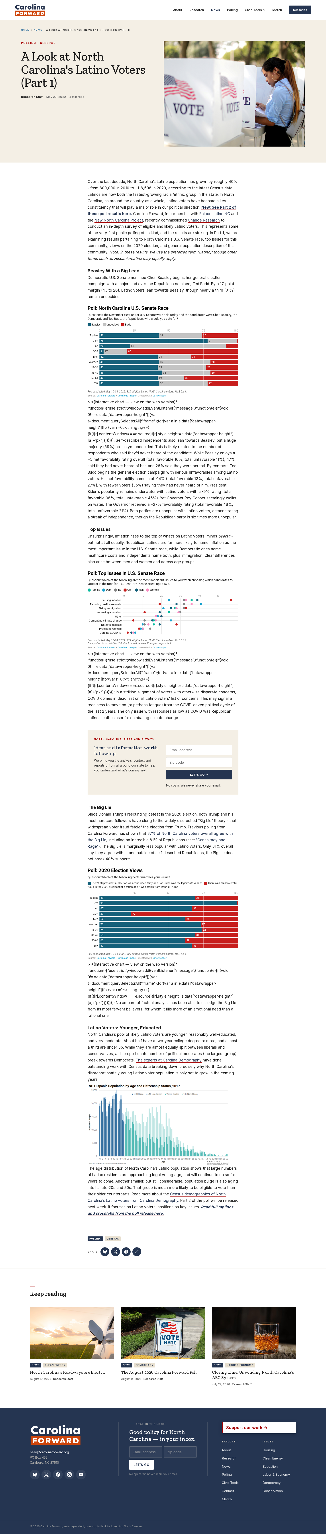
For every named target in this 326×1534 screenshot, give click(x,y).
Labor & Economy (276, 1474)
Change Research (204, 220)
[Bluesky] (35, 1474)
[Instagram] (69, 1474)
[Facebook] (58, 1474)
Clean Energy (273, 1458)
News (38, 29)
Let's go (141, 1465)
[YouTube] (81, 1474)
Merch (227, 1499)
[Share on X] (115, 1251)
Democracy (272, 1483)
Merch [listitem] (277, 10)
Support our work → (247, 1427)
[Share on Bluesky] (104, 1251)
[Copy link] (136, 1251)
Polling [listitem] (232, 10)
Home (25, 29)
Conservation (273, 1491)
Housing (269, 1450)
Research (229, 1458)
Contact (228, 1491)
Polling (227, 1474)
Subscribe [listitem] (300, 10)
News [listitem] (215, 10)
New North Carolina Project (118, 220)
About (226, 1450)
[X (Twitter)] (46, 1474)
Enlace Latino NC (214, 214)
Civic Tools (253, 10)
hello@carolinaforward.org (49, 1452)
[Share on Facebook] (126, 1251)
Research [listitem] (196, 10)
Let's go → (199, 774)
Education (270, 1466)
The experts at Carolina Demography (169, 1060)
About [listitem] (177, 10)
